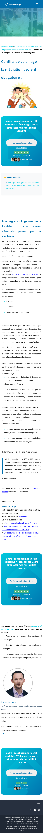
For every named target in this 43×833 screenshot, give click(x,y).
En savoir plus (21, 148)
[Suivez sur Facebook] (30, 810)
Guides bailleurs (20, 46)
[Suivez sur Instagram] (39, 810)
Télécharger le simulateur (21, 143)
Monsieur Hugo (7, 46)
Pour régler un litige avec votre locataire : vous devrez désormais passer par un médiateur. (22, 185)
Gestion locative (34, 46)
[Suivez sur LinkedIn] (35, 810)
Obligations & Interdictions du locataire (16, 49)
